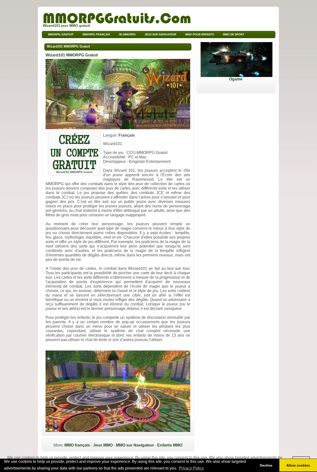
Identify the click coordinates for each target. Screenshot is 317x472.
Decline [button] (266, 465)
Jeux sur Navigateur (160, 34)
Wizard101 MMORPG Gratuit (68, 46)
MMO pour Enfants (199, 34)
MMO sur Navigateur (135, 445)
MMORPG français (96, 34)
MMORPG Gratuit (61, 34)
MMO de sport (233, 34)
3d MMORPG (127, 34)
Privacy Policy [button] (191, 468)
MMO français (77, 445)
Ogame (235, 79)
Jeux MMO (103, 445)
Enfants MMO (169, 445)
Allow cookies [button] (298, 465)
